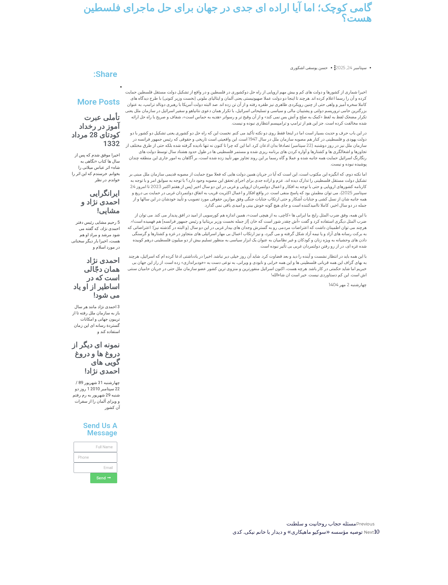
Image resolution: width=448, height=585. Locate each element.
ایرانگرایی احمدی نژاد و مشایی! (100, 202)
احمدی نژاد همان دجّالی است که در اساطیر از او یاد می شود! (96, 277)
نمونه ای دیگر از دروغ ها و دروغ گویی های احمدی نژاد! (96, 358)
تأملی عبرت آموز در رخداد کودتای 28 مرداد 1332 (96, 130)
